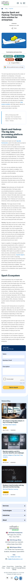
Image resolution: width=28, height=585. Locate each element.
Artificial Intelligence (8, 455)
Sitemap (14, 569)
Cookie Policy (18, 566)
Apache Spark (20, 254)
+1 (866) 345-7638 (14, 556)
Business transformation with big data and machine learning (13, 486)
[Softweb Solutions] (14, 528)
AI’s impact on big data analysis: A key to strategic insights (13, 421)
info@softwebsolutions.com (15, 559)
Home (4, 566)
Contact (8, 568)
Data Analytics (12, 425)
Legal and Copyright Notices (18, 568)
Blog (6, 8)
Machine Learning (13, 489)
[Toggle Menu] (24, 3)
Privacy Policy (10, 566)
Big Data (11, 8)
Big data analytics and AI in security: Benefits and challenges (13, 452)
